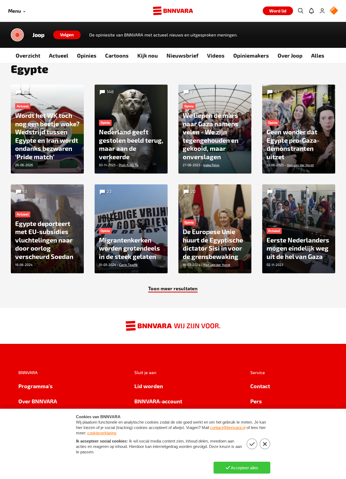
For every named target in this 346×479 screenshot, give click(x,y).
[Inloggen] (322, 11)
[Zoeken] (300, 11)
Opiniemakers (251, 55)
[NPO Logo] (334, 10)
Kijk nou (147, 55)
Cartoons (117, 55)
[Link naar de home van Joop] (17, 34)
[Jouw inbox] (311, 10)
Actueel (58, 55)
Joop (38, 35)
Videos (216, 55)
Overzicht (28, 55)
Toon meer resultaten (173, 288)
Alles (317, 55)
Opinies (87, 55)
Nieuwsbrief (182, 55)
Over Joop (290, 55)
